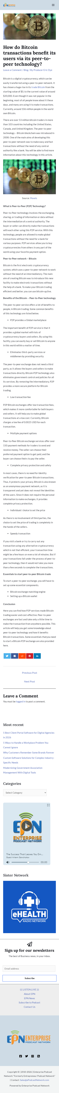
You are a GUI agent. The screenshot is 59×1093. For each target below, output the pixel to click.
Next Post (29, 681)
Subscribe (29, 978)
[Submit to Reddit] (22, 656)
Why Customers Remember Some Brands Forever (28, 752)
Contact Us (29, 1006)
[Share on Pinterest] (29, 656)
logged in (20, 701)
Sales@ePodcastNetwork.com (34, 1080)
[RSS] (38, 1056)
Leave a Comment (12, 70)
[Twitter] (26, 1056)
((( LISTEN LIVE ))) (29, 989)
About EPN (29, 993)
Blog (26, 70)
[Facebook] (20, 1056)
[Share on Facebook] (14, 656)
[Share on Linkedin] (37, 656)
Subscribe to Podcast (29, 1002)
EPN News (29, 998)
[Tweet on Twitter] (7, 656)
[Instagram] (32, 1056)
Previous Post (29, 672)
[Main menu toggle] (53, 5)
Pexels (33, 198)
